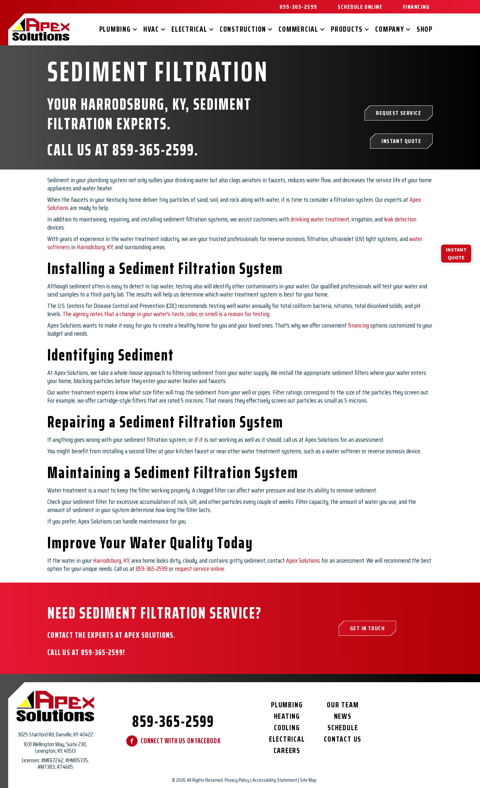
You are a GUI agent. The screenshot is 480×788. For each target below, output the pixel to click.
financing (358, 325)
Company (389, 29)
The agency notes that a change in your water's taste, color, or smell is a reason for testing (166, 314)
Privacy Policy (237, 780)
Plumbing (115, 29)
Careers (287, 750)
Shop (425, 29)
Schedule (343, 727)
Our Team (343, 705)
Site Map (308, 780)
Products (347, 29)
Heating (287, 716)
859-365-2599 (153, 150)
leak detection (400, 219)
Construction (243, 29)
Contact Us (342, 739)
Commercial (298, 29)
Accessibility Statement (274, 780)
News (343, 716)
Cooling (287, 727)
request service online (199, 568)
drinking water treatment (320, 219)
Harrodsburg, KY (95, 247)
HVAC (151, 29)
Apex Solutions (303, 560)
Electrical (189, 29)
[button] (135, 29)
